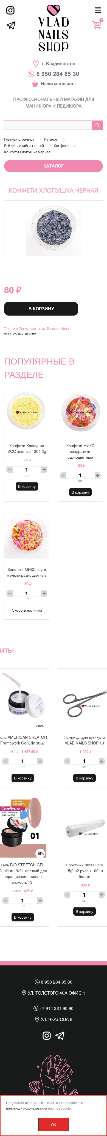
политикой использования (26, 1108)
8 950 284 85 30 (56, 982)
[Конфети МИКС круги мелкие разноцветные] (26, 536)
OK (53, 1124)
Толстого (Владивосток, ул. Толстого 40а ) (36, 328)
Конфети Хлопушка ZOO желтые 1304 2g (27, 448)
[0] (96, 25)
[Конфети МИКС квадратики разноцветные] (80, 412)
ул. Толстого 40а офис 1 (56, 993)
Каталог (53, 166)
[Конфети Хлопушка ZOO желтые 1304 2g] (26, 412)
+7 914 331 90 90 (56, 1008)
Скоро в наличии (27, 610)
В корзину (41, 308)
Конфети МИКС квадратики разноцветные (80, 451)
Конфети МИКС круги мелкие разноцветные (27, 572)
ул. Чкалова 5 (56, 1019)
